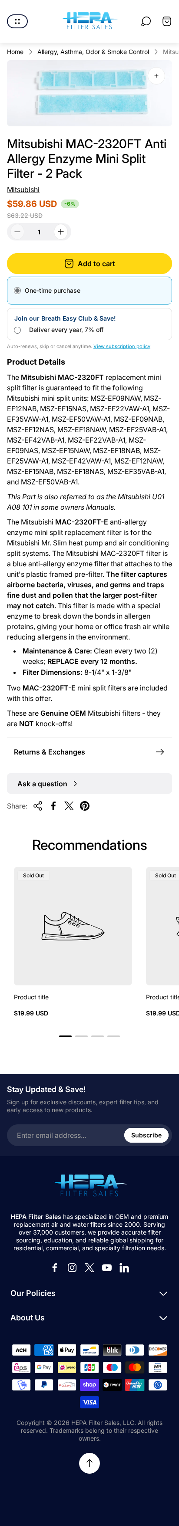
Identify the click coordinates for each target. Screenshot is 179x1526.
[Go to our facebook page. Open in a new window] (55, 1267)
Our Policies (33, 1293)
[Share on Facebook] (53, 806)
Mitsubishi (23, 189)
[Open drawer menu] (17, 21)
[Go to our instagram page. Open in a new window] (72, 1267)
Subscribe (146, 1135)
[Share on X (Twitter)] (69, 806)
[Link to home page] (89, 1186)
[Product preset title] (73, 926)
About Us (27, 1317)
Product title (31, 997)
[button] (65, 1036)
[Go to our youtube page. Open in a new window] (107, 1267)
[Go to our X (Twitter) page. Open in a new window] (89, 1267)
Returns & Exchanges (49, 752)
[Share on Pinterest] (85, 806)
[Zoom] (156, 76)
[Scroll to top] (89, 1463)
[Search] (146, 21)
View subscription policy (121, 346)
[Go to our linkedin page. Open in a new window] (124, 1267)
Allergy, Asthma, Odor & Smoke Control (93, 51)
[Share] (38, 806)
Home (15, 51)
